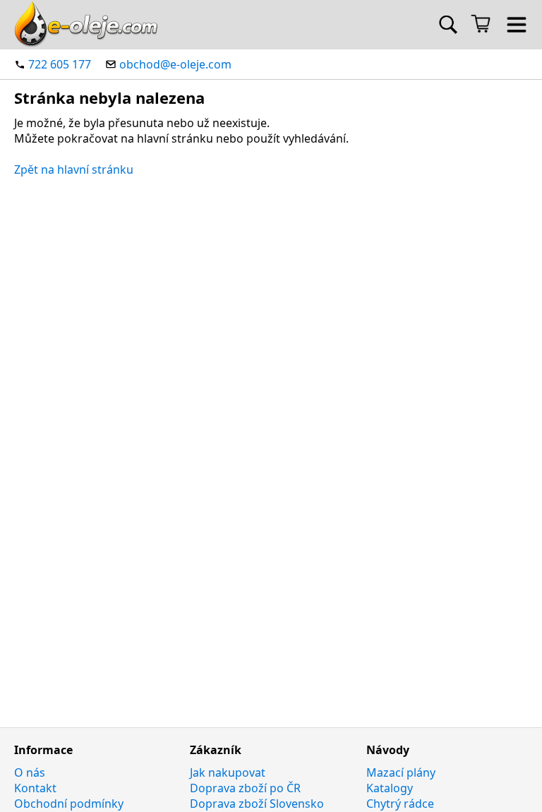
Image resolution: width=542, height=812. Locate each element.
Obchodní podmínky (69, 803)
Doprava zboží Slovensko (257, 803)
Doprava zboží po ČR (245, 788)
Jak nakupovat (227, 772)
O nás (29, 772)
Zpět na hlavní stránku (73, 169)
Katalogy (389, 788)
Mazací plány (400, 772)
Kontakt (35, 788)
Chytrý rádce (400, 803)
